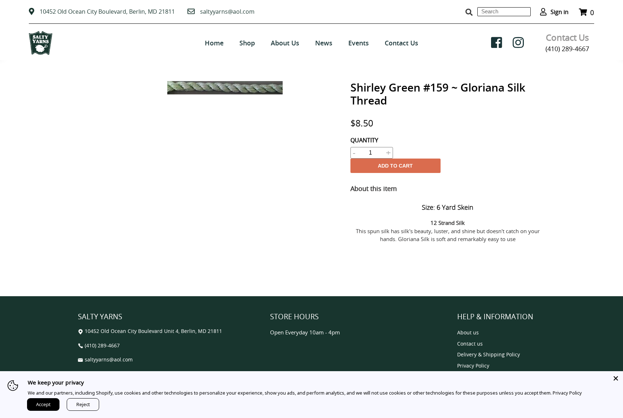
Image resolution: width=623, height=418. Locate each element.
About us (468, 333)
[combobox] (504, 11)
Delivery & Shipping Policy (488, 355)
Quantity (364, 140)
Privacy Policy (473, 366)
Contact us (470, 344)
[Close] (615, 378)
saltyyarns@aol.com (227, 11)
